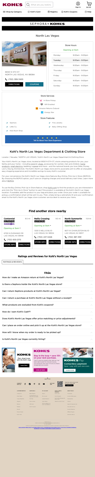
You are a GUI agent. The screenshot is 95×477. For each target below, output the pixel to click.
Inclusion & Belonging (71, 396)
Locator (5, 157)
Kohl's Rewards (58, 396)
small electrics (17, 166)
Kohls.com (52, 188)
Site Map (31, 398)
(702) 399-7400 (15, 79)
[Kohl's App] (17, 360)
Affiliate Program (70, 411)
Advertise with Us (71, 414)
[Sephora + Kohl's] (47, 30)
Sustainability (70, 398)
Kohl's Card (57, 393)
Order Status (19, 396)
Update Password (45, 398)
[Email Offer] (47, 360)
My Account (44, 396)
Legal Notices (22, 427)
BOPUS (10, 181)
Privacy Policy (28, 427)
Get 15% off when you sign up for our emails (34, 396)
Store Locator (32, 401)
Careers (69, 401)
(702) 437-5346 (42, 237)
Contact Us (19, 393)
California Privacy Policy (38, 427)
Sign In (43, 393)
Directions (14, 84)
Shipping (18, 401)
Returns (18, 404)
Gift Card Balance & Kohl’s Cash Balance (46, 404)
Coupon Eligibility (20, 398)
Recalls (18, 409)
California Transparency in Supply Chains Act (50, 428)
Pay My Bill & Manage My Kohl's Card (60, 399)
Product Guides (20, 411)
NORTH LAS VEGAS (28, 157)
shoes (40, 164)
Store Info (9, 245)
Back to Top (47, 379)
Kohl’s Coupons (33, 406)
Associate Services (71, 406)
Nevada (14, 157)
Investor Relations (71, 409)
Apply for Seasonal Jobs (72, 404)
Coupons (34, 84)
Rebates (18, 406)
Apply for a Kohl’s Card (59, 401)
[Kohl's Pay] (78, 360)
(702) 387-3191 (73, 237)
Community (69, 393)
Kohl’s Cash (19, 414)
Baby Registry (32, 393)
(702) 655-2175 (12, 240)
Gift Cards (32, 404)
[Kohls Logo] (12, 5)
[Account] (78, 4)
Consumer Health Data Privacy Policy (52, 427)
